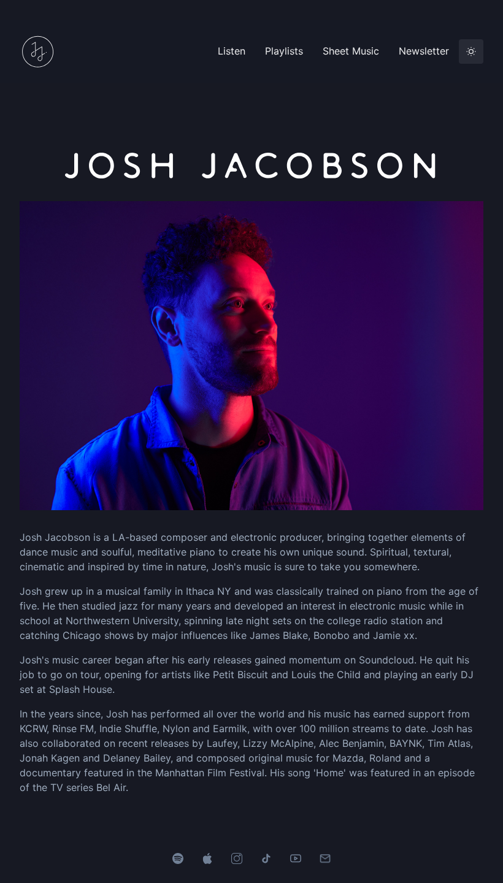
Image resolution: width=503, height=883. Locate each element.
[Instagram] (237, 857)
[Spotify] (178, 857)
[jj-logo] (44, 51)
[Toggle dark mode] (471, 51)
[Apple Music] (207, 857)
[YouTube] (295, 857)
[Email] (325, 857)
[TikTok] (266, 857)
